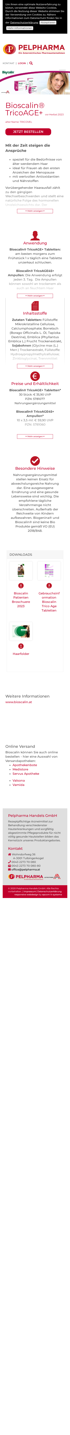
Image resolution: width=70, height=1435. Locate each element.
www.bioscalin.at (18, 702)
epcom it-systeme (52, 894)
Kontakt (8, 63)
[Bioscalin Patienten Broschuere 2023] (21, 570)
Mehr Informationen (19, 28)
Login (22, 63)
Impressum (30, 891)
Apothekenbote (25, 765)
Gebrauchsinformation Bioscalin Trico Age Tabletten (49, 602)
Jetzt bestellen (28, 132)
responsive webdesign (26, 894)
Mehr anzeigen (35, 211)
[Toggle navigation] (62, 72)
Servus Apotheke (26, 773)
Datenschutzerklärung (24, 22)
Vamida (18, 785)
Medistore (20, 769)
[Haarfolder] (21, 631)
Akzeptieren (48, 22)
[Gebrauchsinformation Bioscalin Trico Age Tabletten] (49, 570)
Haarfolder (21, 654)
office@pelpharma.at (25, 869)
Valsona (19, 780)
